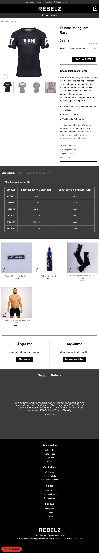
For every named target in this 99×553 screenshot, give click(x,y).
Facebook (50, 512)
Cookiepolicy (49, 498)
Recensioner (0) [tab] (44, 172)
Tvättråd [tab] (30, 172)
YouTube (49, 516)
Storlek (62, 48)
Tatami (67, 157)
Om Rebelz (49, 467)
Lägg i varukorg (84, 59)
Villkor (49, 486)
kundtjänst (81, 131)
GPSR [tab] (20, 172)
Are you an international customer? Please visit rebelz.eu (49, 2)
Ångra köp (49, 457)
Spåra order (49, 450)
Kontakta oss (49, 454)
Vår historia (49, 472)
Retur (49, 461)
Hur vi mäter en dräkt (49, 479)
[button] (3, 9)
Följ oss (49, 504)
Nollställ (93, 44)
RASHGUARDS (8, 21)
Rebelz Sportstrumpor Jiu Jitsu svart (82, 277)
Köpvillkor (49, 490)
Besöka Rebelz (49, 476)
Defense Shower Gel (49, 276)
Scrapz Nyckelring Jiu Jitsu (16, 276)
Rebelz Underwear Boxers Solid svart (16, 321)
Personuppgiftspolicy (49, 494)
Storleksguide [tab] (8, 172)
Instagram (49, 508)
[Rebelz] (49, 9)
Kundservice (49, 445)
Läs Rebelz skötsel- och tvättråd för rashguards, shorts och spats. (75, 135)
